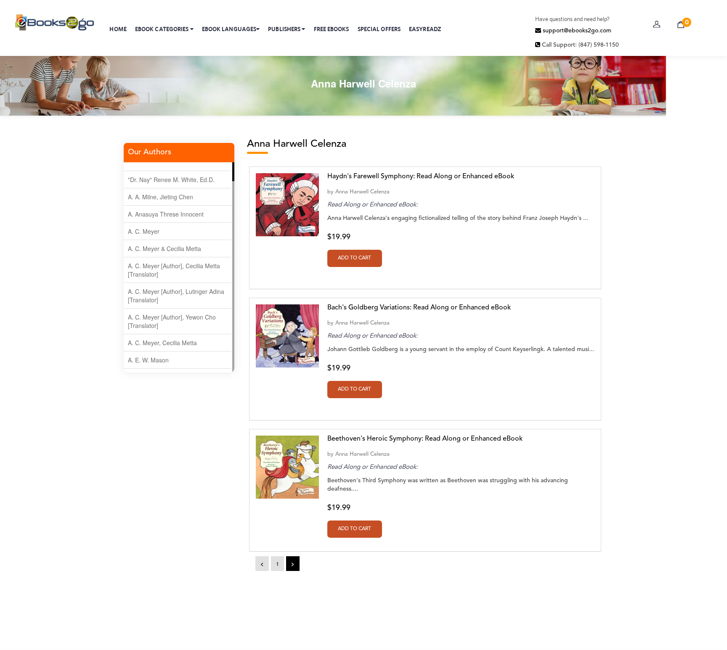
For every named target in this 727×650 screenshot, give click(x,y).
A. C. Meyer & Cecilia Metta (164, 248)
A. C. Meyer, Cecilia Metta (162, 342)
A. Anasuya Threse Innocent (166, 214)
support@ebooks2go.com (576, 31)
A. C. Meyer (143, 231)
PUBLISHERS (285, 29)
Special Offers (379, 29)
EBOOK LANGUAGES (229, 29)
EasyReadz (425, 29)
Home (117, 29)
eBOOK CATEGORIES (162, 29)
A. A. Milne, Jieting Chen (160, 197)
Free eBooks (331, 29)
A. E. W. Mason (148, 360)
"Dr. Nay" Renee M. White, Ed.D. (171, 179)
